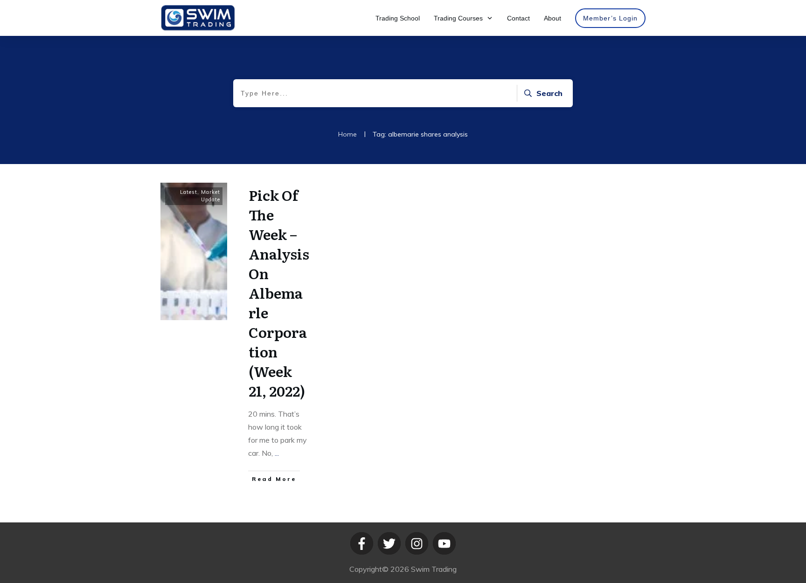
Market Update (210, 196)
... (277, 453)
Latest (188, 192)
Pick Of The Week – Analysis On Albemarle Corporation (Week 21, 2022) (279, 293)
